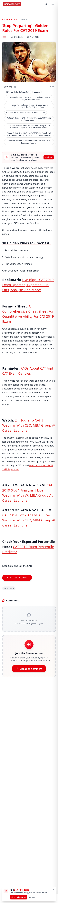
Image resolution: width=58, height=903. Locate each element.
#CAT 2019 (9, 588)
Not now (31, 897)
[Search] (45, 3)
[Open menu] (52, 3)
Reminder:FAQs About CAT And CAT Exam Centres (25, 112)
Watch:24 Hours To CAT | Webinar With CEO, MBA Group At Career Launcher (29, 119)
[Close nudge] (53, 890)
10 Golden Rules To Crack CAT (17, 92)
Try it (47, 157)
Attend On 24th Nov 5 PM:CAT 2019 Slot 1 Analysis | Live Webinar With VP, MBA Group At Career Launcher (29, 126)
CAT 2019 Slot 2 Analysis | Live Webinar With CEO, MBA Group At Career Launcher (28, 520)
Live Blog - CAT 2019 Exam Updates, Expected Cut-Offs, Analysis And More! (28, 284)
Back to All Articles (18, 577)
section (37, 92)
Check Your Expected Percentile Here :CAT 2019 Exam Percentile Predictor (29, 142)
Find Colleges (17, 897)
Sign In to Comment (31, 668)
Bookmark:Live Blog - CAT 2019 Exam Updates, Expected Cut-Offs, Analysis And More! (29, 98)
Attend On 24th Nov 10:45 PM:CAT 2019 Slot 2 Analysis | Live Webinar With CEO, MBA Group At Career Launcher (29, 134)
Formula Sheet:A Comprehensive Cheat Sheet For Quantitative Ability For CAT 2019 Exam (29, 106)
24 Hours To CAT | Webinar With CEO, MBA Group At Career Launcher (28, 425)
